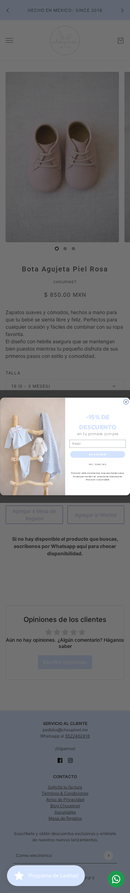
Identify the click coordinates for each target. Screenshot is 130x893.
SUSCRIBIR (97, 454)
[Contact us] (116, 879)
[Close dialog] (125, 401)
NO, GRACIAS (97, 464)
